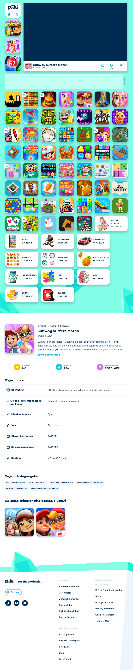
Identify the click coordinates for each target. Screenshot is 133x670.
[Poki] (13, 7)
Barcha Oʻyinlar (67, 617)
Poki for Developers (69, 641)
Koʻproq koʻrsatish (47, 355)
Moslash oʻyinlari (61, 483)
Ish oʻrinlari (65, 659)
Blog (61, 653)
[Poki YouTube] (25, 603)
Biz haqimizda (66, 634)
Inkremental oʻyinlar (90, 483)
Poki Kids (64, 647)
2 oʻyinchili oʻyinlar (69, 599)
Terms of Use (102, 621)
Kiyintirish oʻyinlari (69, 611)
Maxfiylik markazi (104, 602)
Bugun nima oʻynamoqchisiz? (17, 15)
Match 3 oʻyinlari (59, 326)
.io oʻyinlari (65, 593)
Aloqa (98, 596)
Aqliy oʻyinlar (15, 483)
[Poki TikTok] (8, 603)
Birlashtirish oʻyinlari (44, 489)
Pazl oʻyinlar (38, 483)
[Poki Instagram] (16, 603)
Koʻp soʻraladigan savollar (109, 590)
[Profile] (9, 15)
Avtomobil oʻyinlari (69, 587)
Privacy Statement (105, 609)
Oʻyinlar (42, 326)
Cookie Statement (104, 615)
